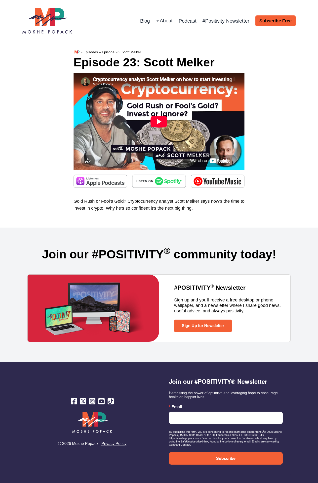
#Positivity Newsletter (225, 21)
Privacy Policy (113, 443)
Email (176, 407)
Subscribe (226, 458)
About (166, 20)
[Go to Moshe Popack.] (77, 51)
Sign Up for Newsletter (203, 326)
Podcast (188, 21)
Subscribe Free (275, 20)
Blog (145, 21)
